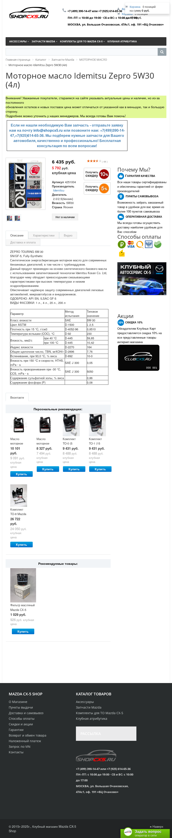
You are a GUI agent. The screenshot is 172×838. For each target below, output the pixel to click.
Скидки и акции (21, 724)
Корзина (135, 7)
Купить (21, 474)
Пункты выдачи (21, 707)
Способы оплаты (21, 718)
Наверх (157, 826)
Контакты (16, 752)
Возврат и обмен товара (27, 735)
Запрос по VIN (19, 746)
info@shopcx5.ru (48, 130)
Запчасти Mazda (88, 707)
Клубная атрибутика (91, 718)
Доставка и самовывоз (26, 713)
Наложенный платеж (25, 741)
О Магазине (18, 702)
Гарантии (16, 730)
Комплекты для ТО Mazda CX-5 (99, 713)
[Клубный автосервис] (141, 278)
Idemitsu (58, 190)
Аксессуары (85, 702)
